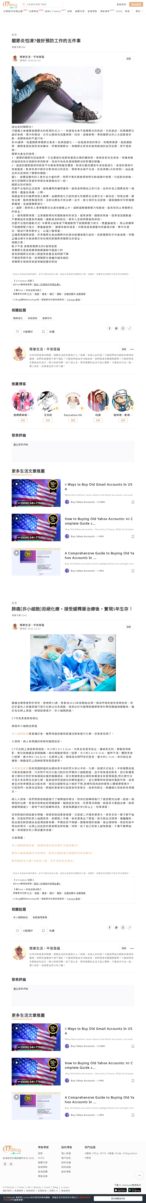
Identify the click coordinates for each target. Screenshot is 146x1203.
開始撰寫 (136, 4)
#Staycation (130, 1153)
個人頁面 (66, 1153)
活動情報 (80, 293)
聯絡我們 (66, 1190)
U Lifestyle (10, 1187)
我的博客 (66, 1171)
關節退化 (37, 204)
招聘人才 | (55, 1190)
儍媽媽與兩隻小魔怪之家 (23, 415)
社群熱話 (34, 11)
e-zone (65, 1187)
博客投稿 (43, 1176)
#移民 (88, 1157)
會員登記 (121, 4)
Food (48, 1187)
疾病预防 (32, 318)
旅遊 (37, 293)
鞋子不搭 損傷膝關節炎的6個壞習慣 (34, 246)
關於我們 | (9, 1190)
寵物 (59, 293)
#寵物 (88, 1153)
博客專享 (105, 11)
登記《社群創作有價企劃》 (47, 284)
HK (31, 1187)
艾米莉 (48, 415)
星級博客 (92, 11)
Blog (57, 1187)
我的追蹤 (66, 1167)
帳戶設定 (66, 1157)
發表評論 (21, 444)
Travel (23, 1187)
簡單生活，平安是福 (32, 56)
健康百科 (47, 318)
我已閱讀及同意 (118, 1198)
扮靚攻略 (68, 293)
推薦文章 (80, 11)
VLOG (119, 11)
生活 (14, 34)
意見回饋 (43, 1171)
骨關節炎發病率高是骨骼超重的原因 (34, 261)
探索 (69, 11)
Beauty (39, 1187)
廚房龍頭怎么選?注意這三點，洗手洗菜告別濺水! (43, 860)
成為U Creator (53, 11)
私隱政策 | (44, 1190)
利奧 (98, 415)
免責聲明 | (20, 1190)
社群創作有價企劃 (13, 11)
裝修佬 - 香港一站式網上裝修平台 (123, 415)
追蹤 (128, 58)
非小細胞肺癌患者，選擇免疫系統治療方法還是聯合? (45, 845)
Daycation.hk (73, 415)
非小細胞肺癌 (20, 733)
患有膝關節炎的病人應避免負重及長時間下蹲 (40, 254)
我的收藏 (66, 1162)
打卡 (29, 293)
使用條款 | (32, 1190)
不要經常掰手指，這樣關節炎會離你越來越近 (40, 257)
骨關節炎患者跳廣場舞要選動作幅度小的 (37, 250)
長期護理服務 (20, 768)
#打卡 (103, 1153)
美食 (127, 11)
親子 (51, 293)
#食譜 (110, 1153)
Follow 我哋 (73, 299)
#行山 (95, 1153)
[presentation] (11, 402)
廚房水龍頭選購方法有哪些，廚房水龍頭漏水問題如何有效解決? (52, 853)
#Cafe (118, 1153)
